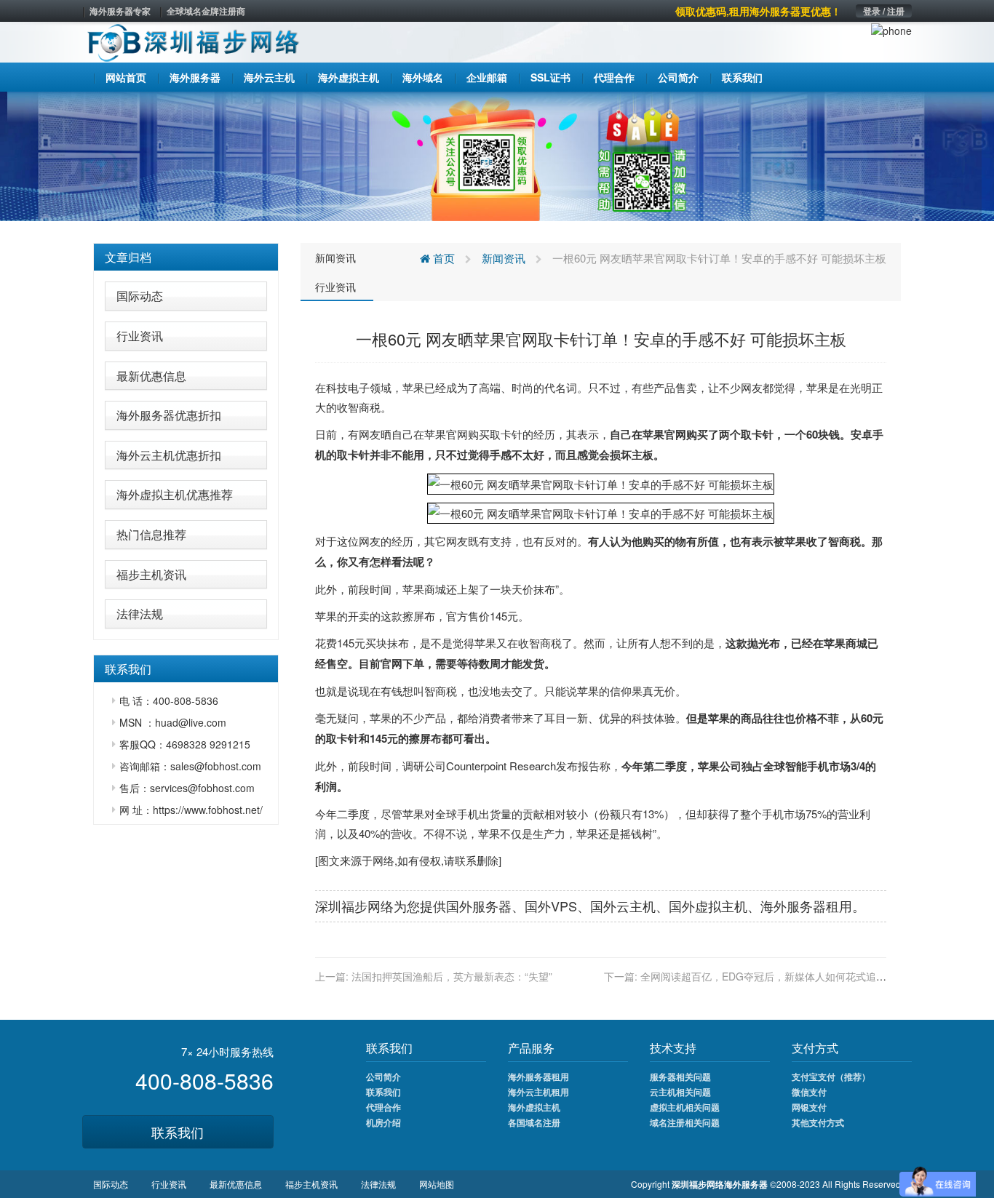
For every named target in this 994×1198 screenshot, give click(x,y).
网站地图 (436, 1184)
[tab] (186, 257)
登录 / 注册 (883, 10)
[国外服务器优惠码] (497, 155)
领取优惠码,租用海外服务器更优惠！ (758, 11)
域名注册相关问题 (685, 1122)
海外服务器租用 (538, 1076)
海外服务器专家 (120, 10)
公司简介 (383, 1076)
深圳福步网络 (354, 905)
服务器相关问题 (680, 1076)
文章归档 (128, 257)
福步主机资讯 (151, 574)
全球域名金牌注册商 (206, 10)
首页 (442, 257)
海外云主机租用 (538, 1091)
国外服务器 (479, 905)
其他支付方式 (818, 1122)
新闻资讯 (335, 257)
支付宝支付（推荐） (831, 1076)
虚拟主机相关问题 (685, 1107)
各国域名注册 (534, 1122)
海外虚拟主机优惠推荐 (174, 494)
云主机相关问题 (680, 1091)
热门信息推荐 (151, 534)
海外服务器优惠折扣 (168, 415)
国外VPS (551, 905)
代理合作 (383, 1107)
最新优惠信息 (151, 375)
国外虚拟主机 (708, 905)
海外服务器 (793, 905)
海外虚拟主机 (534, 1107)
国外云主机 (623, 905)
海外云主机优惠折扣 (168, 455)
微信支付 (809, 1091)
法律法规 (139, 613)
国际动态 (139, 295)
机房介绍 (383, 1122)
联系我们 (177, 1131)
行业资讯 (139, 335)
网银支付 (809, 1107)
